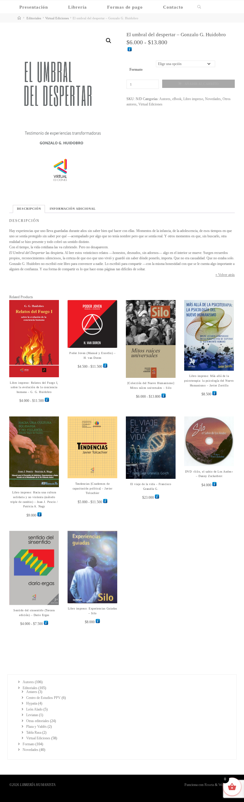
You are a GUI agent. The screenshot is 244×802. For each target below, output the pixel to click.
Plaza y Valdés (36, 726)
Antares (31, 692)
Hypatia (31, 703)
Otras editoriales (37, 721)
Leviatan (32, 715)
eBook (177, 99)
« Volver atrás (225, 275)
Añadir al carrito (201, 84)
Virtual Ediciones (57, 18)
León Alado (34, 709)
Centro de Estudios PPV (43, 698)
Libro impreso (193, 99)
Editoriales (33, 18)
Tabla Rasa (33, 732)
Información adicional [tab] (73, 208)
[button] (108, 40)
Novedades (213, 99)
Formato (135, 69)
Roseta (209, 785)
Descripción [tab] (29, 208)
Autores (165, 99)
